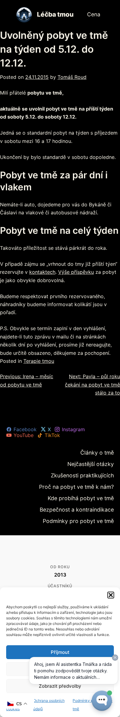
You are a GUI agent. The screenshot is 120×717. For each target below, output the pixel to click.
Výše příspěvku (76, 272)
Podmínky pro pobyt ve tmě (86, 515)
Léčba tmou (55, 14)
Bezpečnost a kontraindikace (84, 505)
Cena (94, 14)
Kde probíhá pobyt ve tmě (87, 494)
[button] (111, 595)
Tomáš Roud (72, 77)
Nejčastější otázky (95, 462)
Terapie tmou (38, 361)
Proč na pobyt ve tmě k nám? (84, 484)
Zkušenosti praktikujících (89, 473)
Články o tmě (100, 452)
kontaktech (42, 272)
